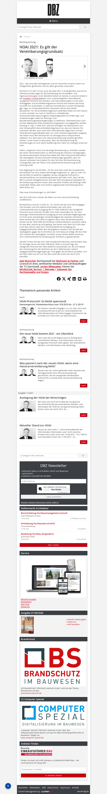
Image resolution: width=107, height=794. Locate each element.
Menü (55, 21)
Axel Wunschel (28, 260)
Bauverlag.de (83, 791)
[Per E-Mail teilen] (79, 279)
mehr (83, 321)
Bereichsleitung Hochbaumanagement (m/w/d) (44, 513)
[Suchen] (85, 27)
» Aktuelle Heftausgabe (76, 619)
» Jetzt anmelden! (53, 497)
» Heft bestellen (73, 624)
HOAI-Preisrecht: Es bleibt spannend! (43, 301)
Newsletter (23, 787)
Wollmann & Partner (67, 260)
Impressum (65, 787)
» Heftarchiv (71, 622)
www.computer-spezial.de (32, 737)
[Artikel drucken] (84, 279)
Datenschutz (52, 787)
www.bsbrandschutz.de (31, 693)
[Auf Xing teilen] (69, 280)
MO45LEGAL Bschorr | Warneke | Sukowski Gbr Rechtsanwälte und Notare (46, 271)
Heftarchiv (25, 607)
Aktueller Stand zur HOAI (35, 425)
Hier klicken (56, 489)
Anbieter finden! (54, 775)
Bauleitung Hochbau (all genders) (37, 533)
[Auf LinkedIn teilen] (74, 280)
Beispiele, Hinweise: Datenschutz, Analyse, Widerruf (40, 502)
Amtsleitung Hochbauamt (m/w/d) (38, 523)
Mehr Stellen (53, 545)
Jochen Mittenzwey (50, 266)
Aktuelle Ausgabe (28, 599)
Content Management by (29, 791)
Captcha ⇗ (63, 492)
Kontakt (75, 787)
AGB (44, 787)
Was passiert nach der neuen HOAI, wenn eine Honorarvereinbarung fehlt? (49, 364)
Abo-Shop (25, 604)
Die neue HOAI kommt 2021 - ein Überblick (46, 333)
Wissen (27, 36)
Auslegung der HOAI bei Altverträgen (43, 397)
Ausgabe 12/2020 (30, 98)
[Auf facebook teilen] (58, 280)
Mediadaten (26, 602)
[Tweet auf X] (64, 280)
